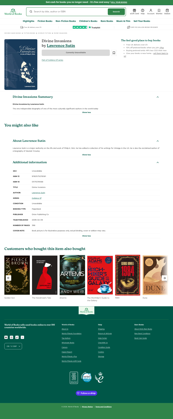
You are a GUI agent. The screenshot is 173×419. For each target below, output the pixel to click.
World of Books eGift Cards (71, 361)
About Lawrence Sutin (29, 141)
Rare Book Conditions (142, 333)
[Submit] (30, 12)
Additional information (30, 162)
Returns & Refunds (105, 333)
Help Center (102, 338)
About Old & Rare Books (143, 329)
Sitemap (101, 356)
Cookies (101, 352)
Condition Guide (104, 347)
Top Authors (66, 338)
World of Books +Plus (69, 356)
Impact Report (67, 352)
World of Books (73, 407)
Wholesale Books (68, 343)
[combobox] (76, 11)
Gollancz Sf (36, 198)
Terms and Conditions (103, 406)
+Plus (161, 48)
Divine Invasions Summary (33, 97)
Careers (64, 347)
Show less (86, 112)
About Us (65, 329)
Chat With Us (103, 343)
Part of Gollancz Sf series (52, 60)
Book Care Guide (140, 338)
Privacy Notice (87, 406)
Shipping (101, 329)
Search (116, 12)
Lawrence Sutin (61, 46)
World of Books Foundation (72, 333)
